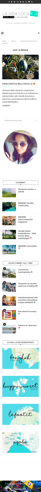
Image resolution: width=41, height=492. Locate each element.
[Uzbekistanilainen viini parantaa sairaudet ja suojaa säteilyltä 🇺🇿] (9, 301)
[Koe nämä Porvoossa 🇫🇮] (9, 315)
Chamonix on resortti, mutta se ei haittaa (27, 285)
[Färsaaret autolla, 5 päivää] (9, 192)
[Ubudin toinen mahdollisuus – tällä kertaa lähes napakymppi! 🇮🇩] (9, 234)
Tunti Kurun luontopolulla (24, 271)
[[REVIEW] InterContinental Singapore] (9, 220)
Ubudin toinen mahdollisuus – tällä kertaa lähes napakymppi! (27, 234)
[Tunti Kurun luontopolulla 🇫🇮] (9, 273)
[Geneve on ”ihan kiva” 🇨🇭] (9, 328)
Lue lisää (5, 106)
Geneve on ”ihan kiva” (27, 325)
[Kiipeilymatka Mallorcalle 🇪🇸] (20, 67)
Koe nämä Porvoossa (27, 311)
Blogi (4, 41)
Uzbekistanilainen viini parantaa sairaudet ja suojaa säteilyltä (28, 300)
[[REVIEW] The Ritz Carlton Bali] (9, 206)
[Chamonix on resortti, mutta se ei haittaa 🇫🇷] (9, 287)
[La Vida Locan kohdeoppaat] (20, 349)
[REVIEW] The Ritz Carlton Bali (26, 204)
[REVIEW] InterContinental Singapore (25, 219)
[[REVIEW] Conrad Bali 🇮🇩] (9, 249)
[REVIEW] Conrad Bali (27, 246)
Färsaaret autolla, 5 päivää (27, 190)
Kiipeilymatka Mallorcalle (17, 84)
